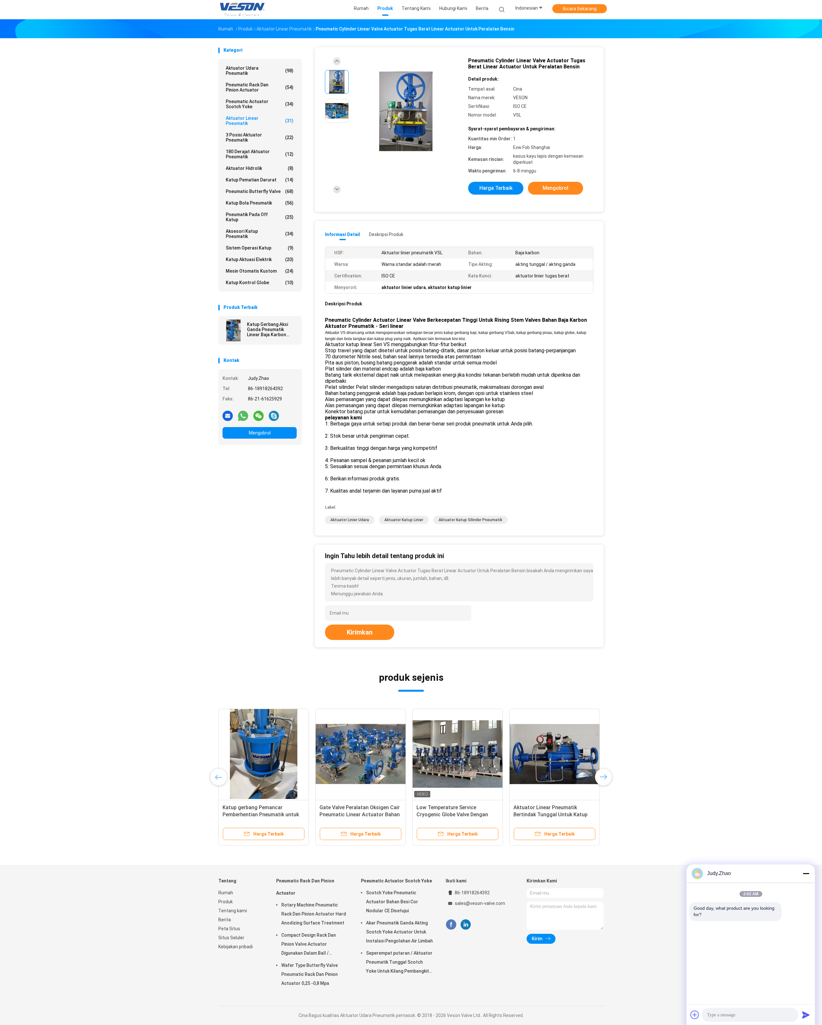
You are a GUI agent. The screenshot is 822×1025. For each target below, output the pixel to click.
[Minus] (806, 873)
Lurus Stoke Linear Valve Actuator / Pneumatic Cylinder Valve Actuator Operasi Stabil (554, 814)
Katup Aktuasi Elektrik (259, 259)
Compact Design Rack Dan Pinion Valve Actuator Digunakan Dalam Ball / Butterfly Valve (308, 945)
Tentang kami (232, 910)
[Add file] (694, 1015)
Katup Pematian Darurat (259, 179)
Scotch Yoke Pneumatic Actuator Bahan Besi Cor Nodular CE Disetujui (392, 901)
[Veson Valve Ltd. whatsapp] (243, 415)
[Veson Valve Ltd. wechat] (258, 415)
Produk (225, 901)
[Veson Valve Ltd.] (243, 9)
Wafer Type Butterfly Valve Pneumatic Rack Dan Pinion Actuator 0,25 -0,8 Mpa (309, 974)
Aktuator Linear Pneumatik (259, 121)
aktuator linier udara (349, 520)
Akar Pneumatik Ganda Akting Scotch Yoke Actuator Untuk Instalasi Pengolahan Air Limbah (399, 931)
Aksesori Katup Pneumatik (259, 234)
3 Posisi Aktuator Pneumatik (259, 137)
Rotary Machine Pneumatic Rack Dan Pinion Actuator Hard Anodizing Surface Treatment (313, 913)
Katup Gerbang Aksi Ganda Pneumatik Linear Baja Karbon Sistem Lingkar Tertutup (267, 329)
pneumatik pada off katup (259, 217)
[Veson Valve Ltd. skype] (274, 415)
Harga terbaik (495, 188)
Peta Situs (229, 928)
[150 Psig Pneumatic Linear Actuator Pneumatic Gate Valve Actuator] (264, 754)
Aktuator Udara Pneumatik (259, 71)
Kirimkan (359, 632)
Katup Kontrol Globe (259, 282)
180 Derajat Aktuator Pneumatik (259, 154)
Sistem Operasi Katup (259, 247)
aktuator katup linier (403, 520)
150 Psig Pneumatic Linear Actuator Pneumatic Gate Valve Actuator (260, 814)
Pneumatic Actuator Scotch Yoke (259, 104)
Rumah (225, 892)
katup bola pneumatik (259, 203)
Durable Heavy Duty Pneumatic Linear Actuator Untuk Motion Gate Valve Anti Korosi (355, 814)
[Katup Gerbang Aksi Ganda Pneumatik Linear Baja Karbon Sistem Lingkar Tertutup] (233, 330)
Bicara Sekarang (580, 8)
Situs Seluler (231, 937)
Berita (224, 919)
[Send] (806, 1015)
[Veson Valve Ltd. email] (228, 415)
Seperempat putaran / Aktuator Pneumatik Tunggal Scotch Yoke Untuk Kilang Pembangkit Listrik (399, 963)
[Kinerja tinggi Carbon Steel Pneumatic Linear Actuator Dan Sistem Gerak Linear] (458, 754)
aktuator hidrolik (259, 168)
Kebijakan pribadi (235, 946)
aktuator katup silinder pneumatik (470, 520)
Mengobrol (260, 432)
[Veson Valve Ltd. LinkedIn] (465, 924)
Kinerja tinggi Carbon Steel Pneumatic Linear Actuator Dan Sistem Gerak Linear (453, 814)
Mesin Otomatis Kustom (259, 271)
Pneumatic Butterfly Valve (259, 191)
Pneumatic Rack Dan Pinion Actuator (259, 87)
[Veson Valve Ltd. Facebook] (451, 924)
